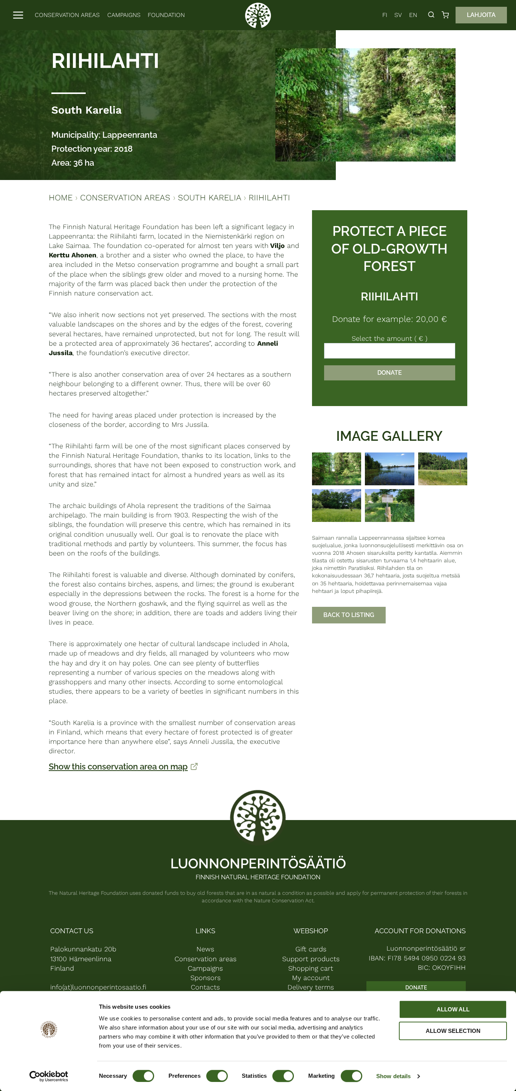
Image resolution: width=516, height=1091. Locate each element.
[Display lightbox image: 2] (389, 468)
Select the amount (389, 338)
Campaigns (124, 14)
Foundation (166, 14)
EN (413, 14)
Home (61, 197)
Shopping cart (310, 968)
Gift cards (310, 949)
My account (311, 978)
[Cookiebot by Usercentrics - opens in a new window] (49, 1076)
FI (384, 14)
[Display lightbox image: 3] (442, 468)
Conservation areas (67, 14)
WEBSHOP (311, 931)
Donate (389, 372)
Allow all (453, 1009)
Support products (311, 959)
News (205, 949)
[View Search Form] (431, 15)
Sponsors (205, 978)
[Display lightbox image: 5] (389, 505)
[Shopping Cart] (447, 14)
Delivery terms (310, 987)
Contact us (71, 931)
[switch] (217, 1076)
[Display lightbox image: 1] (336, 468)
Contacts (205, 987)
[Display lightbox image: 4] (336, 505)
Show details (393, 1076)
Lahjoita (481, 14)
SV (398, 14)
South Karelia (86, 110)
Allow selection (453, 1031)
